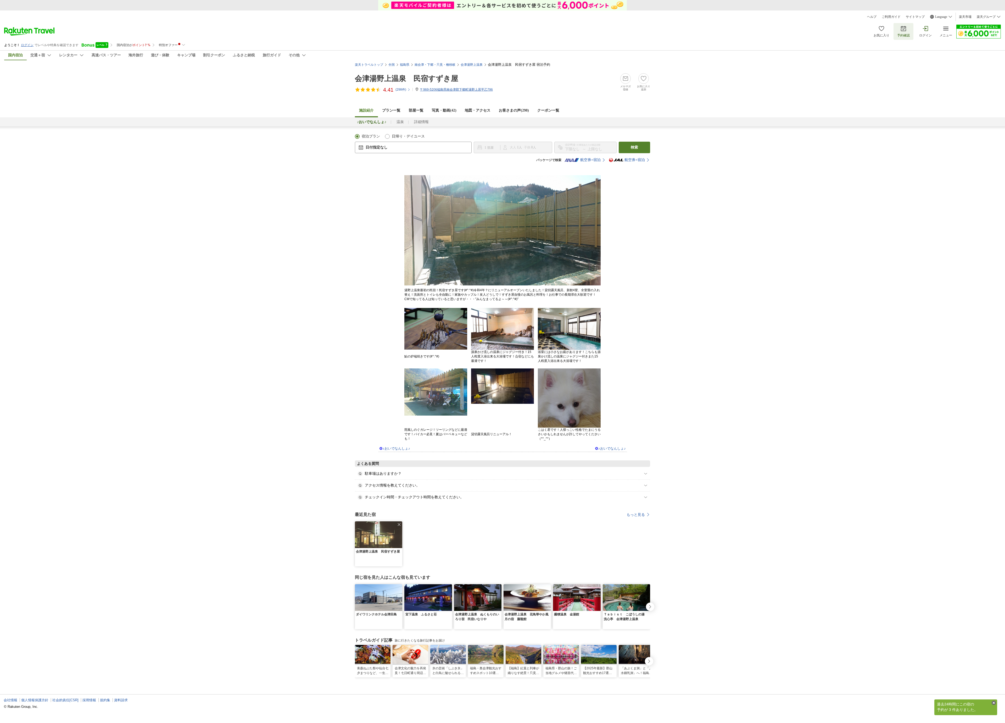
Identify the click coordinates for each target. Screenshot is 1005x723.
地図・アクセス (477, 110)
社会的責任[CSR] (65, 700)
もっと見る (636, 514)
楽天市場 (965, 17)
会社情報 (10, 700)
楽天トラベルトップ (369, 65)
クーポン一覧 (548, 110)
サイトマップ (915, 17)
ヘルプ (871, 17)
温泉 (400, 122)
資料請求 (121, 700)
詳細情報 (421, 122)
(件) (400, 89)
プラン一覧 (391, 110)
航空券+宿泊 (590, 160)
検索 (634, 147)
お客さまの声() (514, 110)
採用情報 (89, 700)
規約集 (105, 700)
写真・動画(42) (444, 110)
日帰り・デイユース (408, 136)
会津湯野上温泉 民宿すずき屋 (406, 78)
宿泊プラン (371, 136)
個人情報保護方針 (34, 700)
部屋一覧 (416, 110)
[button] (399, 524)
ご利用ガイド (891, 17)
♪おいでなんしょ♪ (396, 448)
